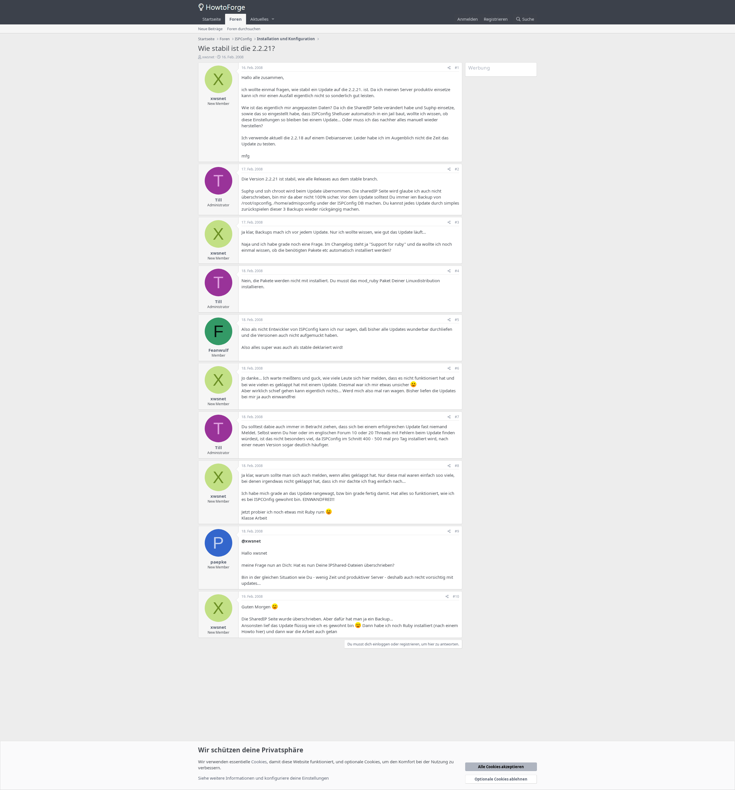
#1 (457, 67)
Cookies (259, 761)
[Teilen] (449, 68)
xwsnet (208, 56)
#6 (457, 368)
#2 (457, 169)
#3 (457, 222)
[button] (273, 19)
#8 (457, 465)
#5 (457, 319)
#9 (457, 531)
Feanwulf (218, 350)
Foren (235, 19)
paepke (218, 562)
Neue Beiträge (210, 28)
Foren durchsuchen (243, 28)
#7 (457, 416)
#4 (457, 270)
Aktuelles (259, 19)
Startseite (211, 19)
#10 (456, 596)
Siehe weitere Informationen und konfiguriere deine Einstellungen (263, 778)
